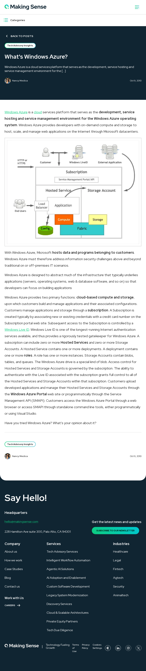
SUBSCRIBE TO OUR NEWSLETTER (115, 530)
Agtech (118, 578)
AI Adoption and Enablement (66, 578)
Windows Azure (16, 112)
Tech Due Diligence (60, 630)
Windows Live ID (17, 329)
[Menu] (6, 20)
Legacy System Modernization (67, 595)
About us (11, 552)
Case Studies (14, 569)
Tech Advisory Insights (20, 45)
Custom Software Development (68, 586)
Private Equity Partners (62, 621)
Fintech (118, 569)
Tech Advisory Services (62, 552)
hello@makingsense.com (21, 522)
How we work (13, 560)
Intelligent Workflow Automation (68, 560)
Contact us (12, 586)
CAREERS (10, 605)
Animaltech (121, 595)
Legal (117, 560)
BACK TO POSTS (22, 36)
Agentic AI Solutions (60, 569)
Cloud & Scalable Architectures (67, 613)
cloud (38, 112)
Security (118, 586)
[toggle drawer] (137, 7)
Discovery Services (59, 604)
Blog (8, 578)
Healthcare (120, 552)
